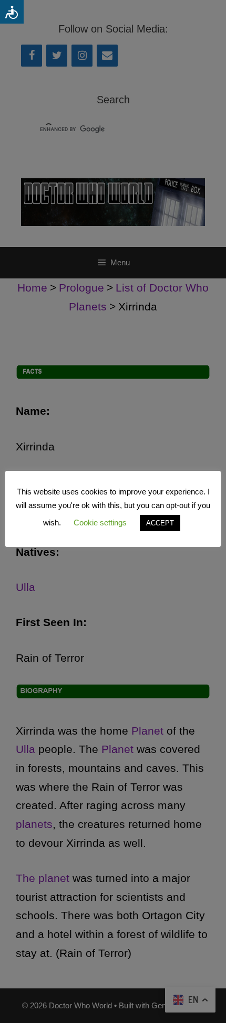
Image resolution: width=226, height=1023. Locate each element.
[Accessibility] (12, 12)
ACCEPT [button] (160, 523)
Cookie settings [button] (100, 522)
